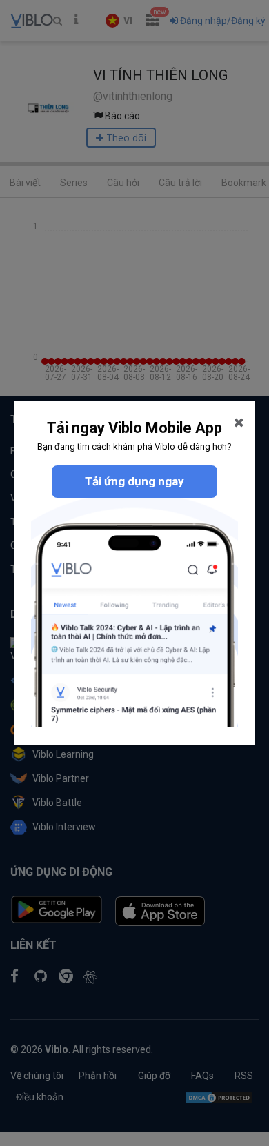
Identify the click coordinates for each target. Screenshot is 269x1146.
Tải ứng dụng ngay (134, 481)
